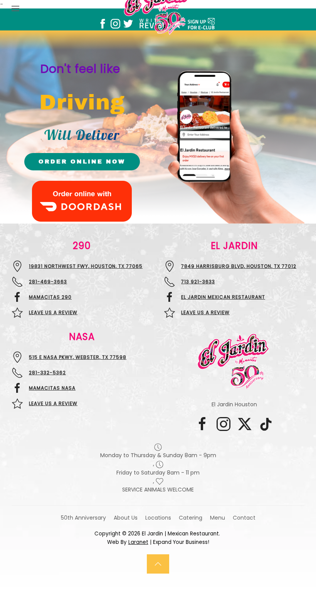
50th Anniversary (83, 518)
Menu (217, 518)
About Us (126, 518)
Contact (244, 518)
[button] (158, 564)
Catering (190, 518)
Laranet (138, 542)
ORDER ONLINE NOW (82, 161)
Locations (158, 518)
